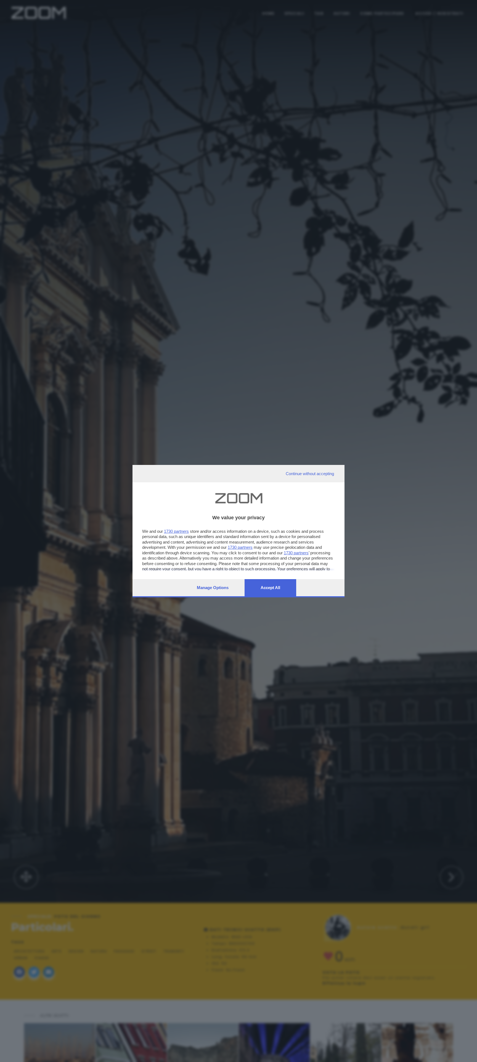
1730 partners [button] (176, 531)
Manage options (213, 587)
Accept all (270, 587)
